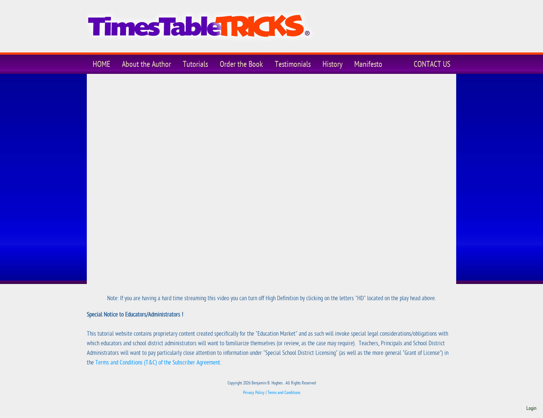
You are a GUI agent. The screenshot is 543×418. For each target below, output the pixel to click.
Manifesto (368, 64)
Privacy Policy (253, 392)
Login (531, 408)
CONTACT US (432, 64)
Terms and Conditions (283, 392)
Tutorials (195, 64)
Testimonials (293, 64)
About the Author (146, 64)
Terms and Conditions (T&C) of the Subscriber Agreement (157, 362)
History (332, 64)
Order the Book (241, 64)
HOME (101, 64)
